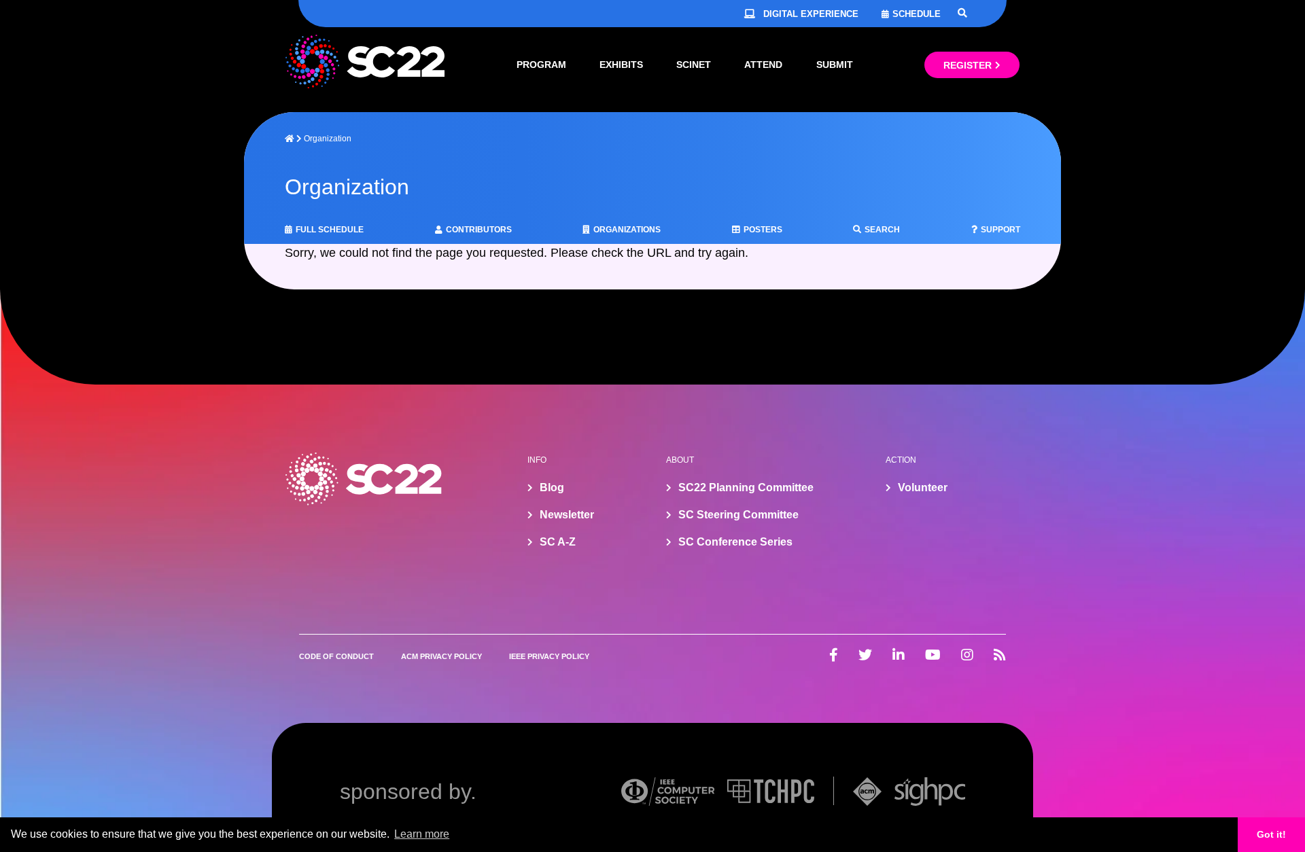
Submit (834, 64)
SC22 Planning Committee (746, 487)
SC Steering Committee (738, 514)
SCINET (693, 64)
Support (1000, 229)
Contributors (479, 229)
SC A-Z (558, 542)
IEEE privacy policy (549, 656)
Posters (763, 229)
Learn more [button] (421, 834)
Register (967, 65)
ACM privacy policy (441, 656)
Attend (763, 64)
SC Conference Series (735, 542)
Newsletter (567, 514)
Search (882, 229)
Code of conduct (336, 656)
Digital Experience (810, 14)
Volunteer (922, 487)
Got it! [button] (1271, 834)
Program (541, 64)
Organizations (627, 229)
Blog (552, 487)
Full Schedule (330, 229)
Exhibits (621, 64)
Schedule (916, 14)
